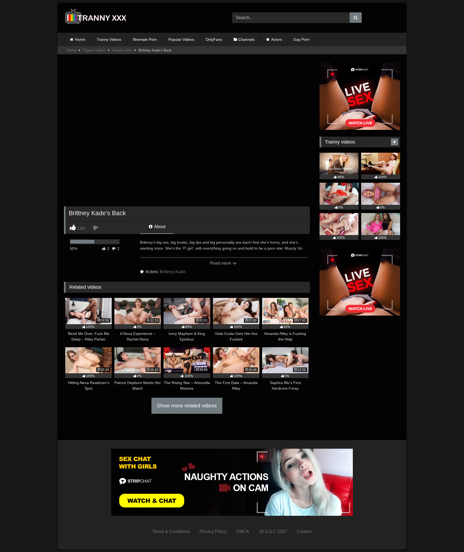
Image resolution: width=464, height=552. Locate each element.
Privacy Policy (213, 531)
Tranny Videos (109, 39)
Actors (276, 39)
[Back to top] (447, 536)
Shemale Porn (145, 39)
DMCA (242, 531)
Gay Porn (301, 39)
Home (80, 39)
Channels (246, 39)
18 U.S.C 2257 (273, 531)
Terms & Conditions (171, 531)
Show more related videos (187, 405)
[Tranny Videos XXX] (97, 18)
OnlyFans (214, 39)
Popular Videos (181, 39)
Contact (304, 531)
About (159, 226)
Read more (221, 263)
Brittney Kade (173, 271)
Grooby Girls (122, 50)
